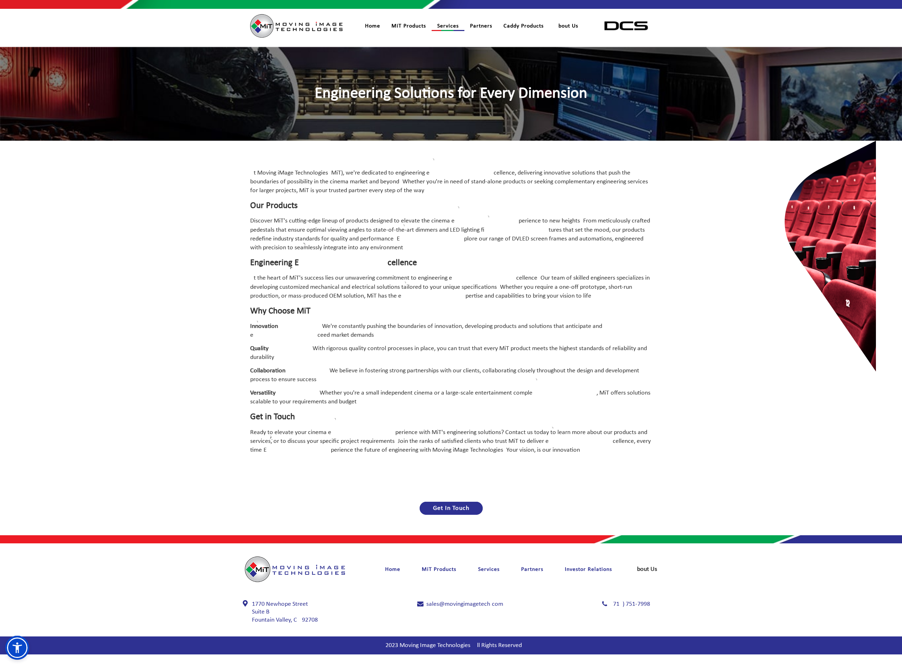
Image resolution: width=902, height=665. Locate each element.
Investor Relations (588, 569)
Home (372, 26)
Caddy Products (523, 26)
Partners (481, 26)
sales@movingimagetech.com (464, 604)
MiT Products (408, 26)
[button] (17, 647)
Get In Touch (451, 508)
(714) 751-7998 (630, 604)
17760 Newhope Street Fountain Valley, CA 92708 (285, 612)
